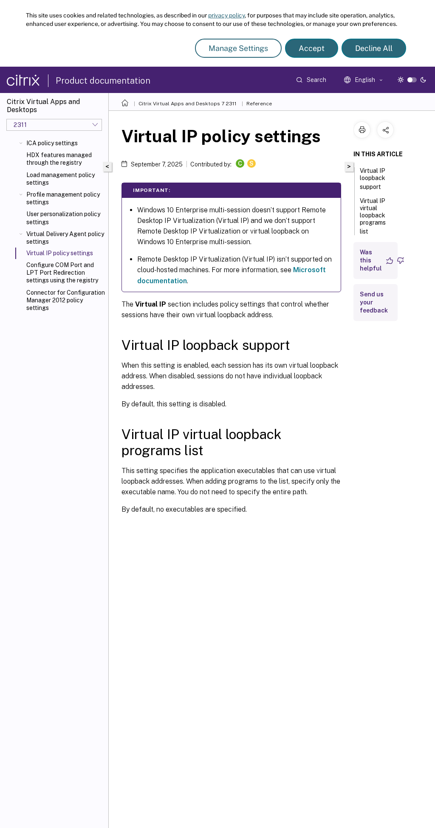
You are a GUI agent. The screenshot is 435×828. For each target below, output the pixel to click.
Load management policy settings (60, 179)
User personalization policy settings (63, 218)
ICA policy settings (52, 143)
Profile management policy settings (63, 198)
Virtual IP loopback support (372, 178)
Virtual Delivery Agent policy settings (65, 238)
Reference (259, 104)
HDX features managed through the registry (59, 159)
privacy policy (226, 15)
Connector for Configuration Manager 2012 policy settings (65, 300)
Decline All (374, 48)
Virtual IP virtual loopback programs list (373, 216)
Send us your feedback (374, 302)
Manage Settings (238, 48)
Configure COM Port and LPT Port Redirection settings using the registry (62, 273)
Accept (312, 48)
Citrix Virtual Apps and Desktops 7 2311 (187, 104)
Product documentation (103, 81)
